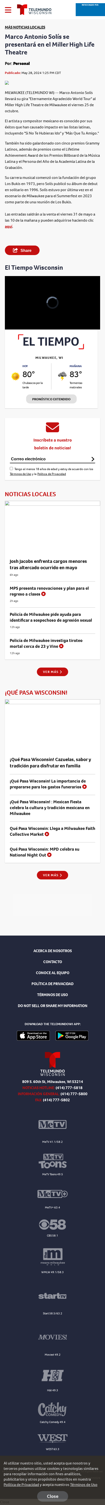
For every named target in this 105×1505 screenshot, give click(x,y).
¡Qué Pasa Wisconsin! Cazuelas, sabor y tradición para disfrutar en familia (50, 762)
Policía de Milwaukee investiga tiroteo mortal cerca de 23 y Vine (46, 643)
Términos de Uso (20, 474)
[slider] (15, 313)
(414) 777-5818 (69, 1087)
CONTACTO (52, 961)
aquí (8, 226)
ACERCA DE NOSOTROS (52, 950)
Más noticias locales (25, 27)
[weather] (15, 376)
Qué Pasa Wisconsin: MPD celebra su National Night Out (44, 852)
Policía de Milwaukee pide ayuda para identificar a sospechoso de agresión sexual (51, 617)
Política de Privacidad (51, 474)
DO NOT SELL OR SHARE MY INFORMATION (52, 1005)
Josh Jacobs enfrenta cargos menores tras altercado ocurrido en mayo (48, 564)
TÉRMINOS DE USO (52, 994)
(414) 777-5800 (74, 1093)
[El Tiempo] (51, 347)
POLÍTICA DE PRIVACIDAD (53, 983)
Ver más (51, 672)
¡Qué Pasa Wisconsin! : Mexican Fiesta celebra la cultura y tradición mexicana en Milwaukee (50, 807)
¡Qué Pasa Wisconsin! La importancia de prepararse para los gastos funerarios (48, 784)
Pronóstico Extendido (51, 399)
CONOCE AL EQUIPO (52, 972)
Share (26, 250)
